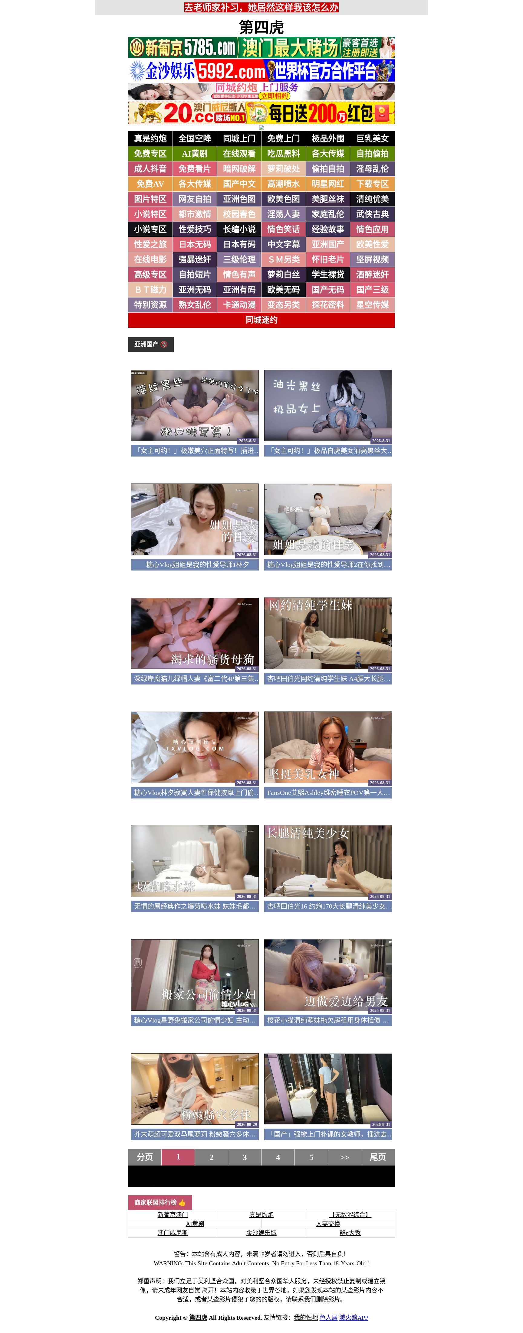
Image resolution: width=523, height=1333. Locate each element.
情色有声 (239, 274)
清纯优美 (372, 199)
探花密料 (328, 305)
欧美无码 (283, 289)
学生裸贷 (328, 274)
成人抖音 (150, 169)
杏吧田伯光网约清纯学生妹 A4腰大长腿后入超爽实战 (345, 678)
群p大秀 (350, 1233)
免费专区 (150, 153)
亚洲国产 (328, 244)
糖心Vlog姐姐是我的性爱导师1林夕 (197, 564)
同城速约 (261, 320)
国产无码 (328, 289)
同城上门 (239, 138)
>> (344, 1157)
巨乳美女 (372, 138)
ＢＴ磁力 (150, 289)
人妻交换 (328, 1224)
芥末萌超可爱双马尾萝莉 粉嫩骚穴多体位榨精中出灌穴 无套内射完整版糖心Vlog (252, 1134)
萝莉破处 (283, 169)
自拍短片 (195, 274)
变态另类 (283, 305)
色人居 (329, 1317)
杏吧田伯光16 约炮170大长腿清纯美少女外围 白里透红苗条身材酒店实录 (374, 906)
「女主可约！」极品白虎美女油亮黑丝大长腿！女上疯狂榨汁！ (360, 450)
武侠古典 (372, 214)
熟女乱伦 (195, 305)
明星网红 (328, 184)
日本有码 (239, 244)
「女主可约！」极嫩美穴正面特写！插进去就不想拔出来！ (220, 450)
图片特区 (150, 199)
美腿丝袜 (328, 199)
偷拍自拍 (328, 169)
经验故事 (328, 229)
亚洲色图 (239, 199)
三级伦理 (239, 259)
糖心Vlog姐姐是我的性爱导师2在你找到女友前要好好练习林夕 (358, 564)
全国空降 (195, 138)
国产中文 (239, 184)
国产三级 (372, 289)
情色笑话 (283, 229)
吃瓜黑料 (283, 153)
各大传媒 (328, 153)
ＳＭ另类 (283, 259)
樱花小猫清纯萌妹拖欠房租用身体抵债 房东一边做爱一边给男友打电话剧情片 (381, 1020)
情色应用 (372, 229)
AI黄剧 (195, 153)
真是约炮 (150, 138)
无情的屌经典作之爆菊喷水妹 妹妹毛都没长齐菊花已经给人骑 (225, 906)
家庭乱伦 (328, 214)
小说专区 (150, 229)
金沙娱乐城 (261, 1233)
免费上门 (283, 138)
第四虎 (261, 27)
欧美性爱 (372, 244)
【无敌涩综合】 (350, 1214)
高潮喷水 (283, 184)
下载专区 (372, 184)
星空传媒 (372, 305)
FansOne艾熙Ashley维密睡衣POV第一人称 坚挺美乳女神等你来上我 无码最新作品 (387, 792)
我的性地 (306, 1317)
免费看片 (195, 169)
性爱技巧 (195, 229)
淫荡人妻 (283, 214)
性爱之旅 (150, 244)
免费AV (150, 184)
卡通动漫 (239, 305)
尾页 (378, 1157)
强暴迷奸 (195, 259)
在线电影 (150, 259)
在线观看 (239, 153)
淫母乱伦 (372, 169)
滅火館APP (353, 1317)
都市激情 (195, 214)
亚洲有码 (239, 289)
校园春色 (239, 214)
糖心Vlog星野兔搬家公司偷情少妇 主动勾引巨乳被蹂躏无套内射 (228, 1020)
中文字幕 (283, 244)
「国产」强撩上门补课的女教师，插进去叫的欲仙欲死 (347, 1134)
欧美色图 (283, 199)
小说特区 (150, 214)
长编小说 (239, 229)
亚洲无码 (195, 289)
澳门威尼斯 (173, 1233)
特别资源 (150, 305)
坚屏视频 (372, 259)
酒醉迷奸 (372, 274)
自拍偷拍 (372, 153)
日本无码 (195, 244)
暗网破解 (239, 169)
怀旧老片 (328, 259)
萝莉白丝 (283, 274)
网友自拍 (195, 199)
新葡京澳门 (173, 1214)
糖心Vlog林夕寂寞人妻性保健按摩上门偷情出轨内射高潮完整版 (227, 792)
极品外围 (328, 138)
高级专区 (150, 274)
